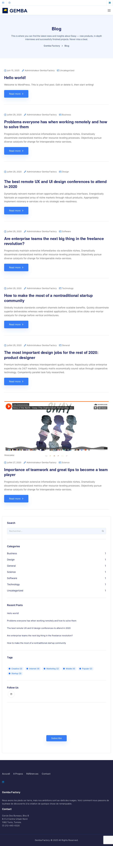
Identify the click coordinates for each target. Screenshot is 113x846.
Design (65, 172)
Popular (87, 668)
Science (66, 462)
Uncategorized (67, 70)
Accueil (6, 773)
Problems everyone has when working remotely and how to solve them (55, 124)
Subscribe (56, 738)
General (66, 345)
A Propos (18, 773)
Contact (46, 773)
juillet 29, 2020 (14, 115)
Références (32, 773)
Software (66, 231)
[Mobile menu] (109, 10)
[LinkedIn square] (110, 3)
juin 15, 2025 (13, 70)
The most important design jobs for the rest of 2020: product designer (51, 354)
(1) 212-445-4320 (11, 825)
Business (66, 115)
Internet (34, 668)
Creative (16, 668)
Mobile (70, 668)
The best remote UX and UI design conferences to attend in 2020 (55, 184)
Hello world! (15, 77)
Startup (16, 673)
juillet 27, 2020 (14, 462)
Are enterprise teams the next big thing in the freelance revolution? (54, 241)
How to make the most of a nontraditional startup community (48, 297)
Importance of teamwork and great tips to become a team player (56, 472)
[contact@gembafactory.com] (5, 3)
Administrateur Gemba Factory (40, 70)
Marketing (52, 668)
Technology (67, 288)
